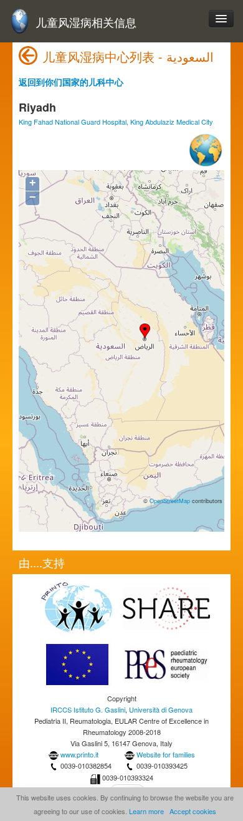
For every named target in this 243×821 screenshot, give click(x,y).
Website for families (165, 754)
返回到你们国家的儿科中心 (71, 81)
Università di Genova (161, 709)
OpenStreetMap (170, 500)
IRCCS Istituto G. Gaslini (87, 709)
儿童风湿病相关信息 (86, 22)
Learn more (146, 811)
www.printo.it (79, 754)
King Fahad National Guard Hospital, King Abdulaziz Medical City (116, 122)
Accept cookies (192, 811)
